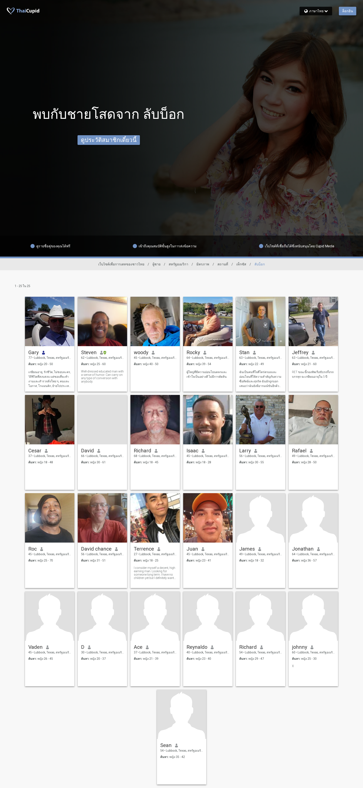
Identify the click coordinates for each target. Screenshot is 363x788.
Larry (245, 451)
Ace (138, 647)
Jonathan (303, 549)
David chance (96, 549)
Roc (32, 549)
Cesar (34, 451)
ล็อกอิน (347, 11)
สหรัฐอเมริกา (178, 264)
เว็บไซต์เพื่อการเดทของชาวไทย (121, 264)
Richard (142, 451)
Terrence (144, 549)
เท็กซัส (241, 264)
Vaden (35, 647)
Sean (166, 745)
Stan (244, 352)
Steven (89, 352)
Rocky (193, 352)
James (247, 549)
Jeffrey (300, 352)
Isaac (192, 451)
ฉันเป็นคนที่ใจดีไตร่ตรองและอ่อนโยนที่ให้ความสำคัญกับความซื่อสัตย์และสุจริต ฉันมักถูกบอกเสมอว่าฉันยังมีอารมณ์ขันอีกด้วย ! (260, 379)
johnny (299, 647)
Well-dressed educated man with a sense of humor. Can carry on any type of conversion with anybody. (102, 376)
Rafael (299, 451)
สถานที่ (222, 264)
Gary (33, 352)
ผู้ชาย (156, 264)
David (87, 451)
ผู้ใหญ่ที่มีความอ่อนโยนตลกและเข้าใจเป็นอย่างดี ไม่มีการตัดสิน (207, 374)
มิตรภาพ (202, 264)
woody (141, 352)
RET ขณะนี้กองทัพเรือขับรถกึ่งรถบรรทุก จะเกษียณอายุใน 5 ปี (313, 374)
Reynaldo (197, 647)
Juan (192, 549)
